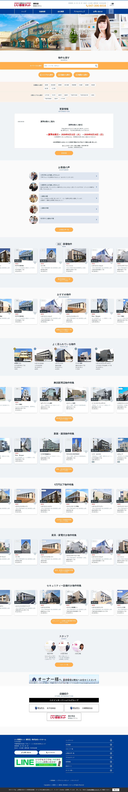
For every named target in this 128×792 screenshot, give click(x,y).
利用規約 (53, 780)
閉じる (116, 789)
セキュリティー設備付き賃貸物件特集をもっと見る (64, 621)
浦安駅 (46, 85)
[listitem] (26, 261)
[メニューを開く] (111, 11)
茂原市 (56, 98)
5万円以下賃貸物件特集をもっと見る (64, 520)
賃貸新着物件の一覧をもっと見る (64, 279)
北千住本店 (51, 708)
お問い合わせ (98, 11)
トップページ (69, 740)
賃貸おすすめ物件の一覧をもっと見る (64, 330)
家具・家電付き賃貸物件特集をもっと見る (64, 570)
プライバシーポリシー (63, 780)
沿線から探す (65, 75)
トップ (23, 11)
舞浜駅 (93, 85)
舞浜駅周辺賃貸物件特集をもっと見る (64, 419)
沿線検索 (42, 11)
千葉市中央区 (74, 95)
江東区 (92, 95)
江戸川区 (47, 95)
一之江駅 (53, 88)
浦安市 (60, 95)
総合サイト (69, 766)
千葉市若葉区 (48, 98)
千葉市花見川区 (84, 95)
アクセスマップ (79, 11)
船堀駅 (87, 85)
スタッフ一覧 (64, 664)
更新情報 (64, 153)
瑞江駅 (46, 88)
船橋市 (66, 95)
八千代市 (63, 98)
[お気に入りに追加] (9, 263)
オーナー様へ (69, 770)
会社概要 (61, 11)
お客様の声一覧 (64, 229)
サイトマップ (75, 780)
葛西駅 (60, 85)
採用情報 (68, 761)
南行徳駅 (66, 85)
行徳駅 (80, 85)
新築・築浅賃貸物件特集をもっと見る (64, 469)
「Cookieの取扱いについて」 (93, 789)
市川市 (53, 95)
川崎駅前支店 (87, 708)
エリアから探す (47, 75)
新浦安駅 (53, 85)
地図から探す (83, 75)
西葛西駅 (74, 85)
